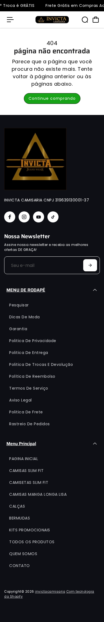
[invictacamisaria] (52, 20)
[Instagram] (24, 216)
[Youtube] (38, 216)
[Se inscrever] (90, 265)
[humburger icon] (10, 20)
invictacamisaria (50, 591)
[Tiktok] (53, 216)
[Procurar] (85, 19)
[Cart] (96, 19)
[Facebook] (9, 216)
